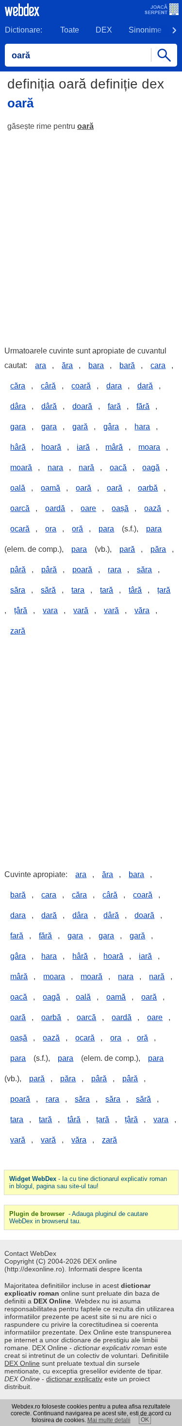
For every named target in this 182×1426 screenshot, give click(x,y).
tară (106, 590)
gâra (111, 427)
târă (135, 590)
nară (86, 467)
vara (50, 610)
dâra (18, 406)
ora (50, 529)
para (106, 529)
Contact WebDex (30, 1253)
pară (127, 549)
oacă (118, 467)
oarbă (148, 488)
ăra (67, 365)
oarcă (20, 508)
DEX (104, 30)
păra (158, 549)
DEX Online (22, 1363)
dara (114, 386)
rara (114, 569)
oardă (55, 508)
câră (48, 386)
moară (21, 467)
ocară (20, 529)
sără (48, 590)
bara (96, 365)
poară (82, 569)
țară (163, 590)
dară (145, 386)
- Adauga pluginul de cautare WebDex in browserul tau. (78, 1217)
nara (55, 467)
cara (157, 365)
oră (77, 529)
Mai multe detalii (109, 1420)
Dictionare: (23, 30)
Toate (69, 30)
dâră (49, 406)
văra (141, 610)
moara (149, 447)
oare (88, 508)
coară (81, 386)
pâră (18, 569)
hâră (18, 447)
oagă (151, 467)
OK (145, 1419)
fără (142, 406)
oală (17, 488)
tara (77, 590)
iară (83, 447)
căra (17, 386)
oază (152, 508)
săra (144, 569)
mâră (114, 447)
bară (127, 365)
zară (17, 631)
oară (85, 126)
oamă (50, 488)
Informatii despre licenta (105, 1269)
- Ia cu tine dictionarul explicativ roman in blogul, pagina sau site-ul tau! (88, 1182)
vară (80, 610)
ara (40, 365)
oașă (120, 508)
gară (80, 427)
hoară (51, 447)
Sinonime (145, 30)
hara (142, 427)
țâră (20, 610)
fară (114, 406)
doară (82, 406)
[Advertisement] (91, 234)
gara (18, 427)
